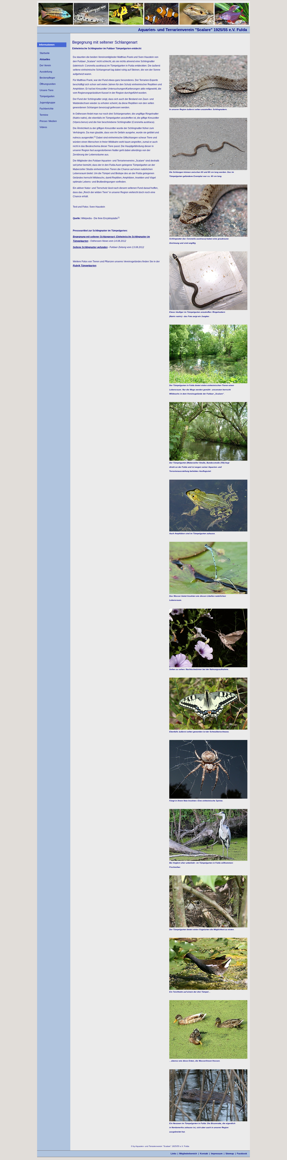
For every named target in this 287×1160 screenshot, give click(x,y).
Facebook (242, 1153)
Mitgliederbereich (188, 1153)
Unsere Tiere (46, 90)
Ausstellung (46, 71)
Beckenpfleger (47, 77)
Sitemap (230, 1153)
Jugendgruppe (47, 102)
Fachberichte (46, 108)
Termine (44, 115)
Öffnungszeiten (48, 84)
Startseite (45, 53)
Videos (43, 127)
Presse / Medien (48, 121)
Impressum (217, 1153)
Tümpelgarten (47, 96)
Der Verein (45, 65)
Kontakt (204, 1153)
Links (173, 1153)
